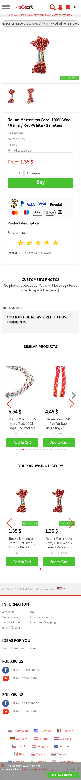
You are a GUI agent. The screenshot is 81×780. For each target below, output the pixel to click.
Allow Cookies (63, 775)
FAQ (31, 612)
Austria (43, 739)
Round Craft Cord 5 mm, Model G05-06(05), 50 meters (22, 423)
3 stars (38, 242)
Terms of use (11, 622)
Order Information (41, 617)
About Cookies (12, 627)
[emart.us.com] (22, 7)
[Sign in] (61, 7)
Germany (22, 739)
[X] (3, 766)
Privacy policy (11, 617)
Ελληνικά (45, 731)
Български (21, 731)
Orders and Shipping (42, 622)
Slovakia (62, 754)
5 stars (55, 242)
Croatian (65, 739)
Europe (64, 746)
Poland (40, 754)
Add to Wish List (22, 150)
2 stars (29, 242)
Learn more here (32, 769)
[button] (16, 449)
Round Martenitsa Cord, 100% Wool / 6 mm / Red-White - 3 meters (22, 543)
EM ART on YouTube (24, 678)
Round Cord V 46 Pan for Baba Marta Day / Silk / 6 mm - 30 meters (59, 424)
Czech (22, 746)
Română (68, 731)
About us (8, 612)
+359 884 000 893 (62, 15)
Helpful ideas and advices (19, 648)
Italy (22, 754)
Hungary (42, 746)
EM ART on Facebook (25, 670)
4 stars (47, 242)
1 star (20, 242)
